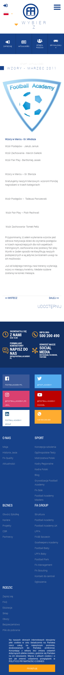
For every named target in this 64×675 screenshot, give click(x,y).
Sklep (5, 613)
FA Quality (8, 458)
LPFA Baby (40, 553)
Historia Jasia (10, 452)
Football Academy (44, 520)
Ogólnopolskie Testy (45, 452)
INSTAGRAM (43, 355)
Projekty (7, 525)
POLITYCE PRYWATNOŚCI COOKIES (26, 661)
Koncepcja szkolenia (45, 446)
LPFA (37, 531)
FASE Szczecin (42, 536)
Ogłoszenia (40, 581)
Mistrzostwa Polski (45, 458)
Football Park (42, 559)
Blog (37, 475)
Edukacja (7, 607)
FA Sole (38, 490)
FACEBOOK (53, 355)
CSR (5, 531)
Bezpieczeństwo (11, 624)
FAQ (5, 602)
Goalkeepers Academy (46, 542)
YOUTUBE (42, 357)
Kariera (6, 520)
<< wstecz (11, 297)
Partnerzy (8, 536)
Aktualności (9, 463)
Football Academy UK (46, 525)
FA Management (43, 564)
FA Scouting (41, 570)
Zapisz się (8, 596)
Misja (5, 446)
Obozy (6, 619)
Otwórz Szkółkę (11, 514)
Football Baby (42, 548)
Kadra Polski (41, 469)
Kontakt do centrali (45, 576)
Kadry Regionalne (44, 463)
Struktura (40, 514)
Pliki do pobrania (11, 630)
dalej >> (54, 297)
